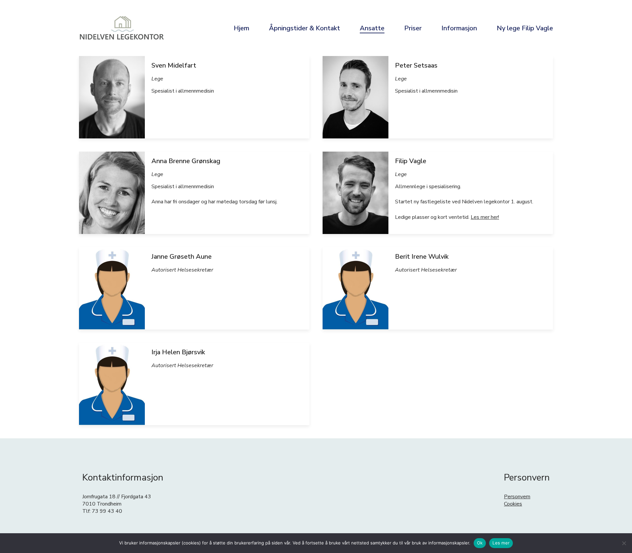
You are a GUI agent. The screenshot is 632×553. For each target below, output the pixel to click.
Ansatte (372, 28)
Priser (413, 28)
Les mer (501, 542)
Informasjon (459, 28)
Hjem (241, 28)
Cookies (513, 504)
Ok (480, 542)
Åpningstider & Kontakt (304, 28)
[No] (623, 543)
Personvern (517, 496)
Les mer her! (485, 217)
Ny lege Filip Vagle (525, 28)
